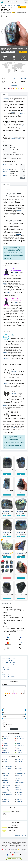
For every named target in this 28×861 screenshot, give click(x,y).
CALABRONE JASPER (7, 766)
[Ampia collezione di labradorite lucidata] (7, 504)
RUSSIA (19, 748)
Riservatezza (17, 840)
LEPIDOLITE (6, 783)
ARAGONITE (6, 801)
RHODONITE (19, 792)
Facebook (13, 845)
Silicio (6, 167)
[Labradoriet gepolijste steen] (19, 88)
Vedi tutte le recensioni (20, 835)
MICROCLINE (6, 785)
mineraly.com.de (22, 849)
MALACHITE (19, 783)
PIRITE (18, 787)
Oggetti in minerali (8, 664)
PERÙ (18, 746)
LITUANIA (19, 743)
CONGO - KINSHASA (21, 738)
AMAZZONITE (19, 759)
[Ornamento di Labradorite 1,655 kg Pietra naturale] (21, 587)
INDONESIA (6, 743)
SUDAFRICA (6, 752)
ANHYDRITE (19, 763)
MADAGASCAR (20, 745)
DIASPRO (5, 771)
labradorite (5, 470)
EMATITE (5, 776)
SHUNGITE (19, 796)
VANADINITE (19, 799)
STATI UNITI (19, 750)
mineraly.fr (5, 849)
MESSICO (5, 746)
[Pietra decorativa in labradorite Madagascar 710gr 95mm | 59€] (21, 566)
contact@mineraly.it (11, 846)
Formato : (4, 716)
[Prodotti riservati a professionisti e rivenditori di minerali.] (12, 574)
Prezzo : (3, 708)
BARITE (18, 764)
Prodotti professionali (9, 676)
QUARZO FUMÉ (6, 790)
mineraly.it (6, 850)
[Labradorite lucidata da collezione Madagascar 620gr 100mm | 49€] (21, 483)
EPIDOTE (18, 776)
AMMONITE (6, 763)
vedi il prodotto (7, 474)
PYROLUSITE (6, 789)
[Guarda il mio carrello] (13, 2)
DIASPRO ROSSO (20, 771)
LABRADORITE (19, 782)
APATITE (5, 764)
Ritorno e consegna (6, 842)
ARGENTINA (19, 736)
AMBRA (5, 761)
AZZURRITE (19, 801)
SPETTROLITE (6, 797)
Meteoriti (6, 669)
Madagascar (14, 85)
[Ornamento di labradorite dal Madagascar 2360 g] (21, 524)
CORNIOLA (19, 770)
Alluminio (7, 169)
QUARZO (18, 789)
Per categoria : (5, 684)
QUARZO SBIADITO (7, 792)
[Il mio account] (11, 2)
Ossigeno (7, 164)
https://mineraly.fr (21, 846)
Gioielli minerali (7, 667)
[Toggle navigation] (26, 1)
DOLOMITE (19, 775)
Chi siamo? (23, 840)
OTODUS (5, 787)
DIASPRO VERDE (7, 773)
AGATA (5, 759)
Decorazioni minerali (9, 660)
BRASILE (5, 738)
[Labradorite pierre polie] (9, 88)
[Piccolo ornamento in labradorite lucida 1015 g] (7, 462)
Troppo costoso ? (23, 59)
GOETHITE (5, 782)
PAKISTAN (5, 748)
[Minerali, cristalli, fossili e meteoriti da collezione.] (2, 1)
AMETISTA (19, 761)
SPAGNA (19, 740)
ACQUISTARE (22, 7)
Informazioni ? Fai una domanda (8, 51)
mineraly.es (13, 850)
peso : (3, 712)
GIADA (18, 780)
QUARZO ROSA (19, 790)
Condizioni (4, 840)
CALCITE (18, 766)
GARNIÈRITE (6, 780)
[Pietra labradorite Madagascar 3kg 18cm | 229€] (7, 545)
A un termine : (5, 698)
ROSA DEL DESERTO (7, 794)
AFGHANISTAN (6, 736)
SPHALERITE (19, 797)
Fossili (5, 666)
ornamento (10, 5)
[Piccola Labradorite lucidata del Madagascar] (7, 483)
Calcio (6, 171)
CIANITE (5, 770)
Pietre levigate (17, 5)
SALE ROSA (19, 794)
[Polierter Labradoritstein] (14, 88)
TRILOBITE (6, 803)
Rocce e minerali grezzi (9, 658)
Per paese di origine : (19, 703)
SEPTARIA (5, 796)
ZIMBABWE (19, 752)
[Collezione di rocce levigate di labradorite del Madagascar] (7, 587)
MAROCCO (6, 745)
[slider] (2, 710)
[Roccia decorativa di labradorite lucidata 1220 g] (21, 462)
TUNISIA (5, 750)
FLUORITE (18, 778)
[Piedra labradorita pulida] (16, 88)
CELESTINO (19, 768)
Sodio (6, 175)
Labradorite (23, 78)
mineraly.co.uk (13, 849)
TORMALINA (6, 799)
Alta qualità (6, 674)
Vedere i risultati (14, 729)
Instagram (19, 845)
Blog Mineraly (6, 845)
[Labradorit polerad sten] (23, 88)
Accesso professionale (16, 842)
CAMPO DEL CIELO (7, 768)
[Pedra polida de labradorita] (21, 88)
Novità (4, 672)
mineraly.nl (21, 850)
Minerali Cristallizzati (9, 662)
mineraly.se (17, 852)
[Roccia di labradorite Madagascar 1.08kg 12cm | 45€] (21, 545)
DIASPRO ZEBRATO (20, 773)
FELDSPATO (6, 778)
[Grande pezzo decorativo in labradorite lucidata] (7, 524)
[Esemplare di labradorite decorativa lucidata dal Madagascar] (21, 504)
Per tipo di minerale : (6, 703)
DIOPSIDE (5, 775)
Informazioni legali (10, 840)
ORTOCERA (19, 785)
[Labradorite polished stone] (11, 88)
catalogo (4, 5)
